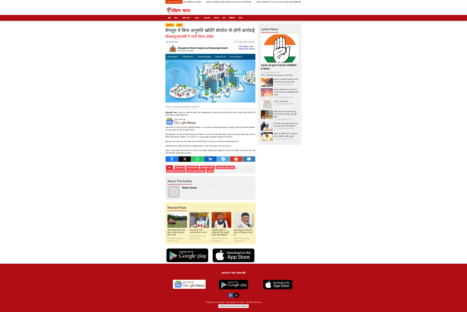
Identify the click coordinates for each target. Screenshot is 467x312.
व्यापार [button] (196, 18)
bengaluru (180, 167)
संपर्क (233, 273)
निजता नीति (241, 273)
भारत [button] (175, 18)
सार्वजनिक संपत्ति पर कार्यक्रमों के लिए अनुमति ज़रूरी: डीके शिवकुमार (220, 232)
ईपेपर (240, 18)
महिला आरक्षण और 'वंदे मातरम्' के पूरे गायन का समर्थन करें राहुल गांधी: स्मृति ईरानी (285, 114)
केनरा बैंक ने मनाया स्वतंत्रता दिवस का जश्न (198, 231)
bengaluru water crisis (225, 167)
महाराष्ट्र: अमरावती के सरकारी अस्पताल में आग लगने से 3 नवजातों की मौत (213, 2)
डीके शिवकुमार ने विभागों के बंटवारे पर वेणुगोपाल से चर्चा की (243, 232)
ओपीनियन (232, 18)
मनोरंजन (216, 18)
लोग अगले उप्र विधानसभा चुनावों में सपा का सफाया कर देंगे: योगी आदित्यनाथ (286, 124)
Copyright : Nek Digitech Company (230, 302)
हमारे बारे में (226, 273)
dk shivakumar (192, 167)
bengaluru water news (175, 171)
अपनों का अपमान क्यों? (281, 101)
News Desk (173, 42)
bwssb (210, 171)
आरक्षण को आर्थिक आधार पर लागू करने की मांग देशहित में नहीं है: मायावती (285, 134)
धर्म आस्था (207, 18)
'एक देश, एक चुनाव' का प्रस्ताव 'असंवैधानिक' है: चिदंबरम (279, 67)
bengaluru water (207, 167)
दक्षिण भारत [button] (186, 18)
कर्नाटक (179, 25)
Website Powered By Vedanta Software (233, 306)
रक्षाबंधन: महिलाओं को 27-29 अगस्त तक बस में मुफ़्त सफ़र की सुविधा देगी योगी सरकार (267, 2)
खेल (224, 18)
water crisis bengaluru (196, 171)
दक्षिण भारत (170, 25)
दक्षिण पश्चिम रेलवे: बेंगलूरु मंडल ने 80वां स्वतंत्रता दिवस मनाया (176, 232)
